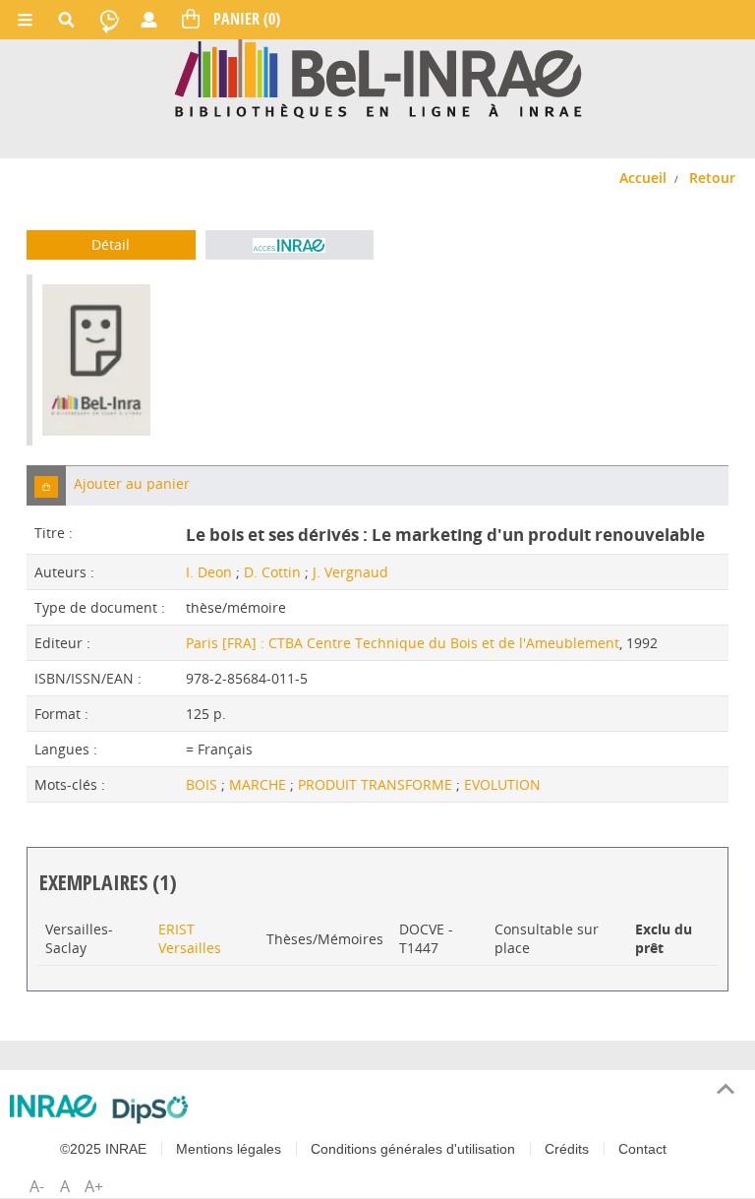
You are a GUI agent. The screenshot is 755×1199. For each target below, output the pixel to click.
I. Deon (209, 572)
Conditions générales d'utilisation (413, 1149)
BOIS (203, 784)
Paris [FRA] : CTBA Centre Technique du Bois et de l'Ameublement (402, 642)
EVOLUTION (502, 784)
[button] (46, 485)
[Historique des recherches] (109, 19)
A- (36, 1186)
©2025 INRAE (103, 1149)
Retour (712, 177)
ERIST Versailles (189, 938)
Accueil (643, 177)
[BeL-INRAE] (378, 77)
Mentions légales (228, 1149)
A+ (94, 1186)
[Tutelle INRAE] (53, 1106)
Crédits (567, 1149)
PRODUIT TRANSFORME (377, 784)
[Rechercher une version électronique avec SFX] (289, 245)
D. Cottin (272, 572)
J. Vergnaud (350, 572)
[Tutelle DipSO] (151, 1109)
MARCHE (259, 784)
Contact (642, 1149)
